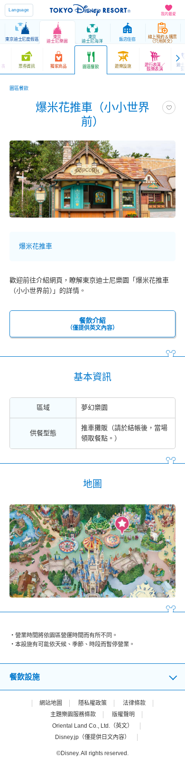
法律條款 (134, 703)
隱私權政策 (92, 703)
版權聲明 (123, 714)
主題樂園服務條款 (73, 714)
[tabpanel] (92, 179)
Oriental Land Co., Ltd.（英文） (92, 725)
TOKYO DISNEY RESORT (90, 10)
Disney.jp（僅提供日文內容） (92, 737)
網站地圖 (50, 703)
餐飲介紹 (92, 324)
